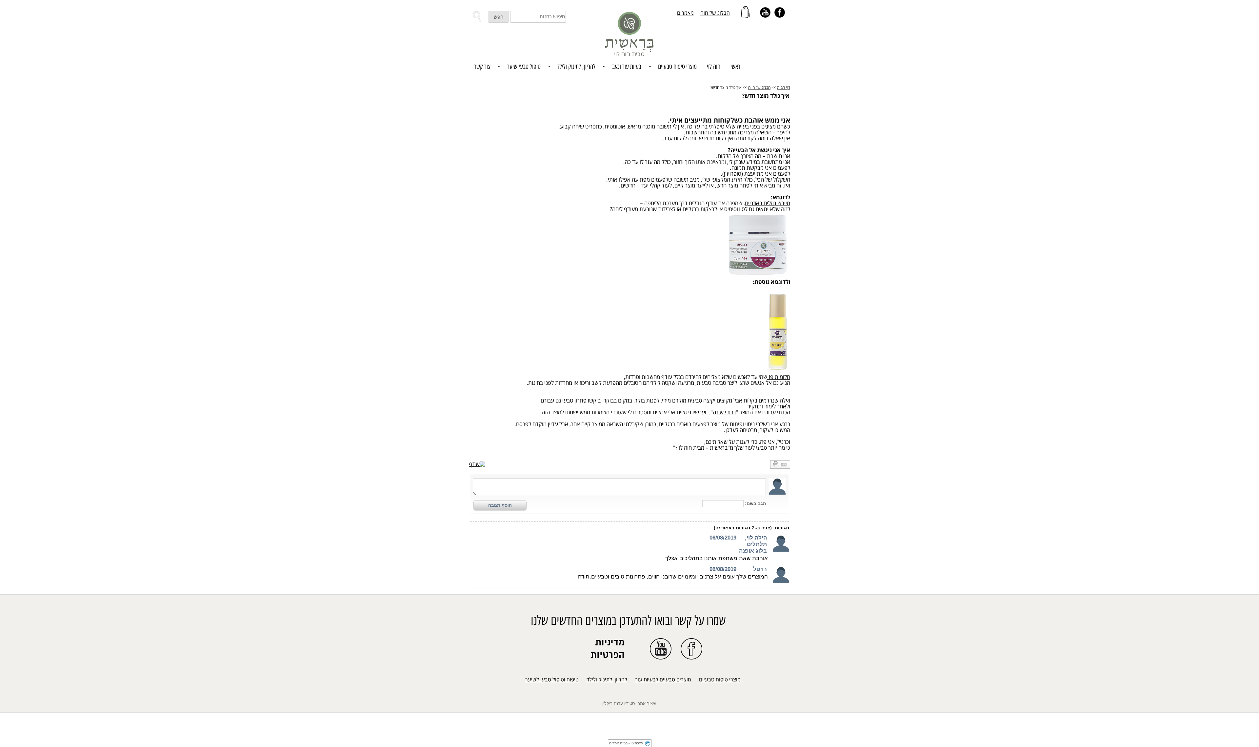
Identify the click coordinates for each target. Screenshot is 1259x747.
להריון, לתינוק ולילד (607, 680)
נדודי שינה (724, 412)
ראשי (735, 67)
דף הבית (783, 87)
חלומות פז (778, 377)
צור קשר (482, 67)
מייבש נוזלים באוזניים (767, 203)
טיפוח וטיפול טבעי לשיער (552, 680)
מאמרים (685, 13)
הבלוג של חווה (759, 87)
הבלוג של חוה (715, 13)
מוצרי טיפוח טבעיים (720, 680)
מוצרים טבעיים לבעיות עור (663, 680)
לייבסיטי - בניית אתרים (626, 743)
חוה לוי (713, 67)
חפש (498, 17)
